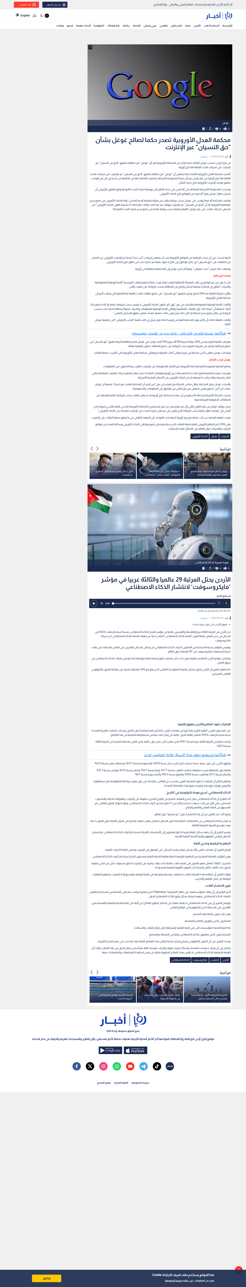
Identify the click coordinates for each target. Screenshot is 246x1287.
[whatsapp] (117, 1066)
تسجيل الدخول (54, 4)
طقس (164, 25)
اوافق (47, 1278)
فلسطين (176, 25)
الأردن (197, 25)
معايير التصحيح (104, 1082)
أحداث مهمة (83, 25)
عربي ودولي (150, 25)
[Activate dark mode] (44, 15)
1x (101, 603)
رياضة (126, 25)
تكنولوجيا (99, 25)
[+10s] (226, 603)
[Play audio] (94, 603)
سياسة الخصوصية (174, 1280)
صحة (188, 25)
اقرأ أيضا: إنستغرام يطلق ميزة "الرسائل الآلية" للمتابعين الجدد (185, 755)
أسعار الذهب (211, 25)
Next (92, 448)
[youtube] (130, 1066)
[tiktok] (157, 1066)
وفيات (60, 25)
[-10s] (218, 603)
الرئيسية (227, 25)
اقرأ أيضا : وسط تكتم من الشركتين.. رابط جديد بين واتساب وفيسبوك (179, 333)
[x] (90, 1066)
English (25, 15)
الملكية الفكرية (121, 1082)
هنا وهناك (113, 25)
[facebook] (76, 1066)
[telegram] (143, 1066)
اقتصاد (136, 25)
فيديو (70, 25)
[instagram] (103, 1066)
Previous (97, 448)
